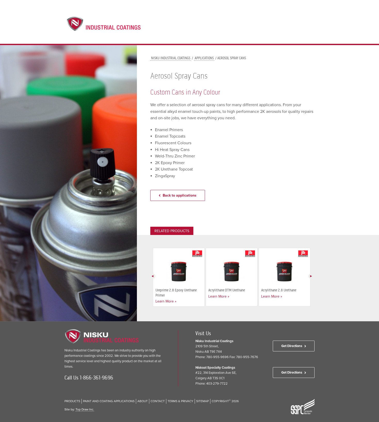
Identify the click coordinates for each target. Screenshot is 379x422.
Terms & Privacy (180, 401)
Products (227, 26)
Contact (296, 26)
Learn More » (165, 301)
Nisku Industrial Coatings (170, 58)
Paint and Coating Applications (109, 401)
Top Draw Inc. (85, 409)
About (277, 26)
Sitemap (202, 401)
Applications (254, 26)
